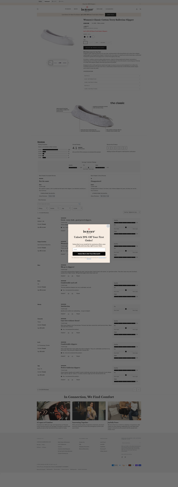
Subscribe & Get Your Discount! (89, 254)
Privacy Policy (89, 258)
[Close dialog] (108, 226)
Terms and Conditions (102, 257)
